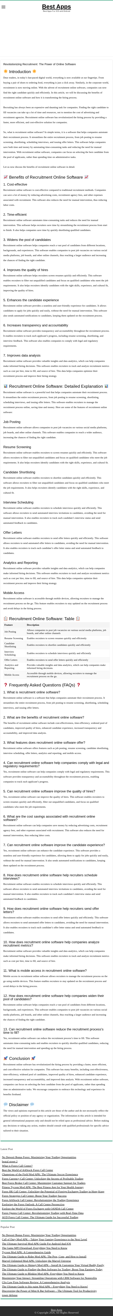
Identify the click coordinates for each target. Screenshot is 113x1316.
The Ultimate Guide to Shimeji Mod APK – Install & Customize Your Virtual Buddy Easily (53, 1265)
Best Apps (56, 6)
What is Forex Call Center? (17, 1165)
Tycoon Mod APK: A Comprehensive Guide (26, 1252)
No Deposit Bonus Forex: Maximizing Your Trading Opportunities (39, 1157)
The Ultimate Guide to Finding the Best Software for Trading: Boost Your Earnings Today (52, 1269)
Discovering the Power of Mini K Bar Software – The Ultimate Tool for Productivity (49, 1290)
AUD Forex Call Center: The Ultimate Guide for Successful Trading (40, 1217)
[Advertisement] (56, 34)
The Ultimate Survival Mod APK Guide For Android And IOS (36, 1243)
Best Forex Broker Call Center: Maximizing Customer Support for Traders (43, 1182)
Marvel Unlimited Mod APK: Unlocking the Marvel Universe (36, 1260)
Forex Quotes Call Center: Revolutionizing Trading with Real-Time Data (43, 1212)
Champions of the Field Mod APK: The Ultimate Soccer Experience (40, 1174)
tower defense (10, 1295)
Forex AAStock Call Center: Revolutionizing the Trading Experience (40, 1200)
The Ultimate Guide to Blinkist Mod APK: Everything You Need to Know (43, 1273)
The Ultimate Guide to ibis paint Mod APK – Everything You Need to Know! (45, 1286)
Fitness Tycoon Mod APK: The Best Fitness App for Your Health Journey (43, 1187)
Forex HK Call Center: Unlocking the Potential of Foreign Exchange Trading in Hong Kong (53, 1191)
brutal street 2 (10, 1161)
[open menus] (3, 7)
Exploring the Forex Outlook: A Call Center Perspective (33, 1204)
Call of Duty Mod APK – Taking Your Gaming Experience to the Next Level (44, 1239)
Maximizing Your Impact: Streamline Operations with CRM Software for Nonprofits (49, 1277)
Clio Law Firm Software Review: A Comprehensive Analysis (36, 1282)
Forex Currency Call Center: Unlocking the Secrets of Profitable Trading (42, 1178)
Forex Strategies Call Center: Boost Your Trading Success (34, 1195)
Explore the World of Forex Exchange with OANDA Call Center (38, 1208)
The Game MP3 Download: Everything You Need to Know (34, 1247)
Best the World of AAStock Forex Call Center (27, 1170)
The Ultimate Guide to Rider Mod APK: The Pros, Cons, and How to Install (44, 1256)
